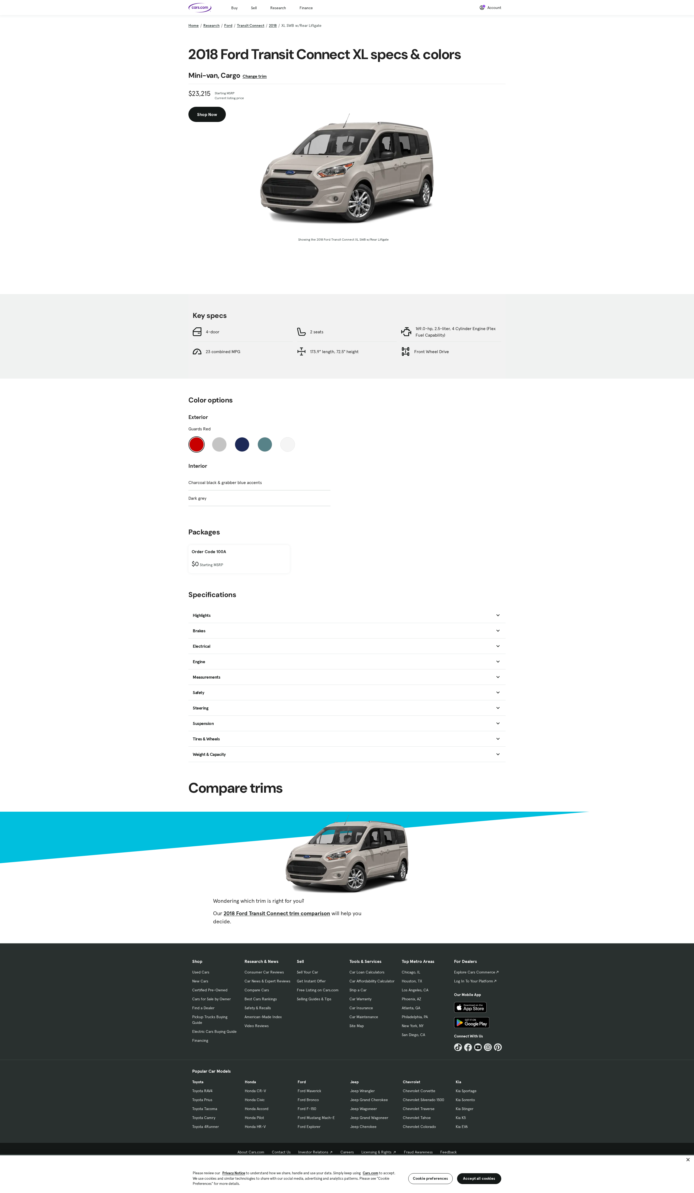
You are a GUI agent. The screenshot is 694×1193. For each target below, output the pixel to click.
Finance (306, 7)
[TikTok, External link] (458, 1047)
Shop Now (207, 114)
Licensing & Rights (376, 1152)
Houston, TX (412, 981)
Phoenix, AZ (411, 999)
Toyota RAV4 (202, 1090)
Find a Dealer (203, 1007)
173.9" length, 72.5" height (334, 351)
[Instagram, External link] (488, 1047)
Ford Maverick (309, 1090)
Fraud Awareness (418, 1152)
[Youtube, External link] (478, 1047)
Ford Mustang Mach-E (316, 1117)
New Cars (200, 981)
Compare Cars (257, 990)
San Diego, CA (413, 1034)
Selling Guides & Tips (314, 999)
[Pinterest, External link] (498, 1047)
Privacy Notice (233, 1173)
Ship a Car (358, 990)
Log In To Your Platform (473, 981)
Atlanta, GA (411, 1007)
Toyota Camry (203, 1117)
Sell (254, 7)
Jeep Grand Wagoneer (369, 1117)
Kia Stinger (464, 1108)
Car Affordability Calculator (371, 981)
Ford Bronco (308, 1099)
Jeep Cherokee (363, 1126)
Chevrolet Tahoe (417, 1117)
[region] (347, 1173)
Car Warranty (360, 999)
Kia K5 (461, 1117)
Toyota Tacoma (204, 1108)
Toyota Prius (202, 1099)
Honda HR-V (255, 1126)
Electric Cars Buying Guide (214, 1031)
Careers (347, 1152)
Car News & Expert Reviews (267, 981)
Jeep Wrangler (362, 1090)
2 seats (316, 331)
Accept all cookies (479, 1178)
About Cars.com (250, 1152)
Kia (458, 1081)
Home (193, 25)
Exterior (198, 417)
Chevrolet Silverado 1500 (423, 1099)
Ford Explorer (309, 1126)
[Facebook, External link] (468, 1047)
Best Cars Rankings (261, 999)
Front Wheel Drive (431, 351)
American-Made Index (263, 1016)
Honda (250, 1081)
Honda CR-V (255, 1090)
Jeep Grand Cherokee (369, 1099)
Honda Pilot (254, 1117)
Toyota (197, 1081)
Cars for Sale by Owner (211, 999)
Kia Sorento (465, 1099)
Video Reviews (257, 1025)
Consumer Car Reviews (264, 972)
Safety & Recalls (258, 1007)
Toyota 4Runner (205, 1126)
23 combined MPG (223, 351)
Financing (200, 1040)
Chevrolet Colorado (419, 1126)
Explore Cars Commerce (474, 972)
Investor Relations (313, 1152)
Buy (234, 7)
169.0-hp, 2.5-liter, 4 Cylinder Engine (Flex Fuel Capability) (456, 332)
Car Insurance (361, 1007)
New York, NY (412, 1025)
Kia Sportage (466, 1090)
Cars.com (370, 1173)
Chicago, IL (411, 972)
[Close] (688, 1160)
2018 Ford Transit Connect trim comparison (277, 913)
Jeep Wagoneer (363, 1108)
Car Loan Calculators (366, 972)
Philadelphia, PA (415, 1016)
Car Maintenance (363, 1016)
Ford (228, 25)
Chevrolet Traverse (419, 1108)
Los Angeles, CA (415, 990)
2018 (273, 25)
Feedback (448, 1152)
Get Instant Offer (311, 981)
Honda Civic (255, 1099)
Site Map (356, 1025)
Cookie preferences (430, 1178)
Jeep (354, 1081)
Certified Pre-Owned (209, 990)
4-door (212, 331)
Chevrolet (411, 1081)
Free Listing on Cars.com (318, 990)
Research (278, 7)
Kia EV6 (462, 1126)
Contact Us (281, 1152)
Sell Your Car (307, 972)
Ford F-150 (307, 1108)
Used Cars (200, 972)
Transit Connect (250, 25)
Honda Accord (256, 1108)
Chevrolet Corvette (419, 1090)
